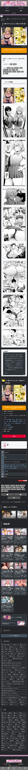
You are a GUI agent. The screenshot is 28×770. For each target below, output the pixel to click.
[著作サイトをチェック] (7, 494)
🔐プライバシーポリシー (14, 766)
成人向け (8, 68)
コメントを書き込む (14, 635)
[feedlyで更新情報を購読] (20, 494)
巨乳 (12, 68)
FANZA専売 (16, 68)
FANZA (14, 436)
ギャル (7, 73)
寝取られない (5, 69)
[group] (9, 514)
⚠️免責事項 (20, 764)
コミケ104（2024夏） (7, 71)
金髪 (17, 69)
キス (22, 71)
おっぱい (14, 71)
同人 (11, 64)
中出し (21, 68)
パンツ (13, 69)
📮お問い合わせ (7, 764)
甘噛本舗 (14, 64)
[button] (24, 514)
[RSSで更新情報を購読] (14, 497)
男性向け (18, 71)
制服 (10, 69)
